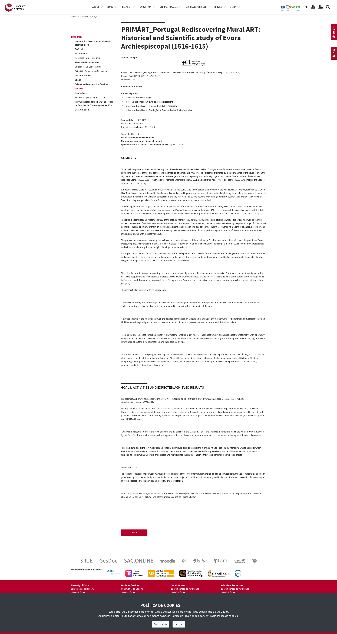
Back (134, 532)
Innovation (145, 7)
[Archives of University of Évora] (220, 560)
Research (84, 16)
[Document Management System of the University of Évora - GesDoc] (108, 560)
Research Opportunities (86, 97)
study (110, 7)
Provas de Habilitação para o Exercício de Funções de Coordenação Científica (94, 103)
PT (305, 7)
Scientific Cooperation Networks (91, 71)
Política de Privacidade (184, 616)
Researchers (81, 53)
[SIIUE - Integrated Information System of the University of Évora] (86, 560)
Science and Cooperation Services (91, 84)
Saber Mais (160, 624)
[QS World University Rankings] (161, 573)
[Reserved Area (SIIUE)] (320, 7)
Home (74, 16)
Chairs (78, 80)
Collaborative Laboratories (88, 66)
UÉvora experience (196, 7)
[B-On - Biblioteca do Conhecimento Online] (254, 560)
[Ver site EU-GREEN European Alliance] (290, 7)
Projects (79, 88)
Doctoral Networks (84, 75)
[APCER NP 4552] (238, 573)
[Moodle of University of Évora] (167, 560)
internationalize (168, 7)
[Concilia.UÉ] (218, 573)
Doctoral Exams (83, 109)
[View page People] (313, 7)
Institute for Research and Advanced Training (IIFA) (93, 43)
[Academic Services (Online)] (138, 560)
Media (233, 7)
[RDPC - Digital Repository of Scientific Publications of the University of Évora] (184, 560)
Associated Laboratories (87, 62)
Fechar (179, 624)
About (95, 7)
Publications (81, 93)
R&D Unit (79, 49)
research (126, 7)
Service (218, 7)
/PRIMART (148, 402)
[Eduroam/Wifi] (239, 560)
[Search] (328, 7)
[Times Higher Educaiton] (134, 573)
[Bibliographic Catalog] (200, 560)
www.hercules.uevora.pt (132, 402)
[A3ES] (113, 573)
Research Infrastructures (87, 58)
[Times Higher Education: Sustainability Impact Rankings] (191, 573)
